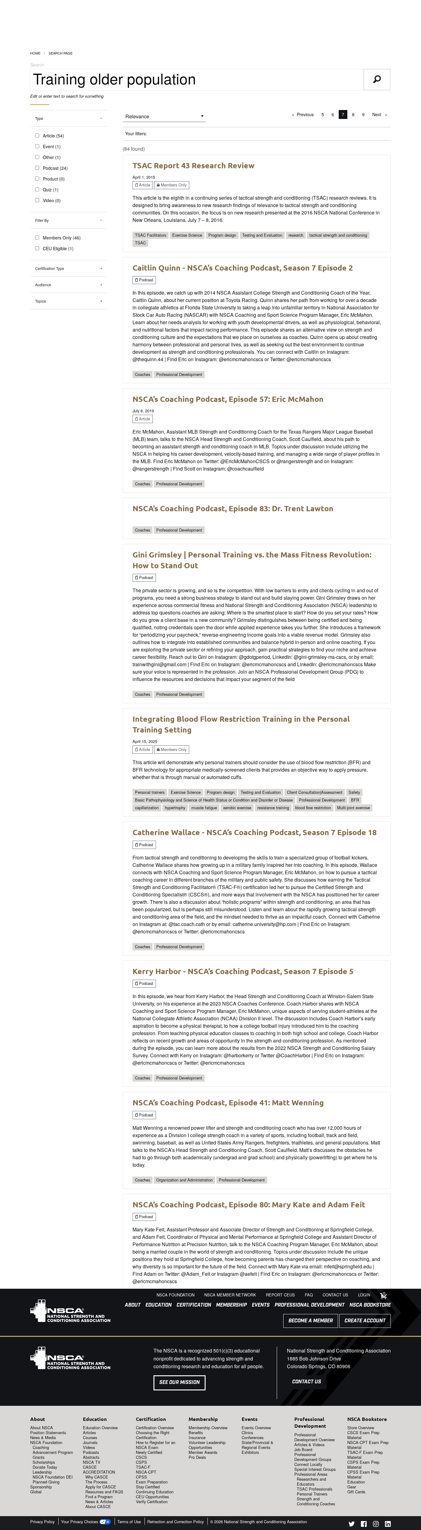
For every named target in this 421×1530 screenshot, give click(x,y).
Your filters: (136, 133)
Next (381, 114)
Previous (307, 114)
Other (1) (52, 157)
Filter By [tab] (42, 220)
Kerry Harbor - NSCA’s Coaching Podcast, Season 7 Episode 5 (243, 971)
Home (35, 53)
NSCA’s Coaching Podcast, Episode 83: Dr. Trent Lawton (233, 508)
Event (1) (52, 146)
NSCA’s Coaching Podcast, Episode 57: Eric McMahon (228, 399)
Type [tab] (39, 118)
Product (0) (54, 179)
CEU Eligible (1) (58, 248)
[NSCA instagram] (376, 1524)
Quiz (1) (51, 189)
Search (37, 65)
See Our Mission (179, 1382)
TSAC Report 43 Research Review (194, 165)
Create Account (365, 1321)
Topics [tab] (40, 301)
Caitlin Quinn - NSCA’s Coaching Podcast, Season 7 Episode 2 (243, 267)
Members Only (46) (62, 238)
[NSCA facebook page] (364, 1524)
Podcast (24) (55, 168)
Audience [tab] (43, 284)
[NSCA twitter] (352, 1524)
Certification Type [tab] (49, 268)
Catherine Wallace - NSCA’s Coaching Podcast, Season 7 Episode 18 (255, 832)
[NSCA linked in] (388, 1524)
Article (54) (53, 136)
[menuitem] (130, 1305)
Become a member (310, 1321)
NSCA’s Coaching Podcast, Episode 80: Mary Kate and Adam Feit (249, 1204)
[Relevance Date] (164, 118)
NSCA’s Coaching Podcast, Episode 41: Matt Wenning (228, 1102)
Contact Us (306, 1382)
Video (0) (52, 200)
